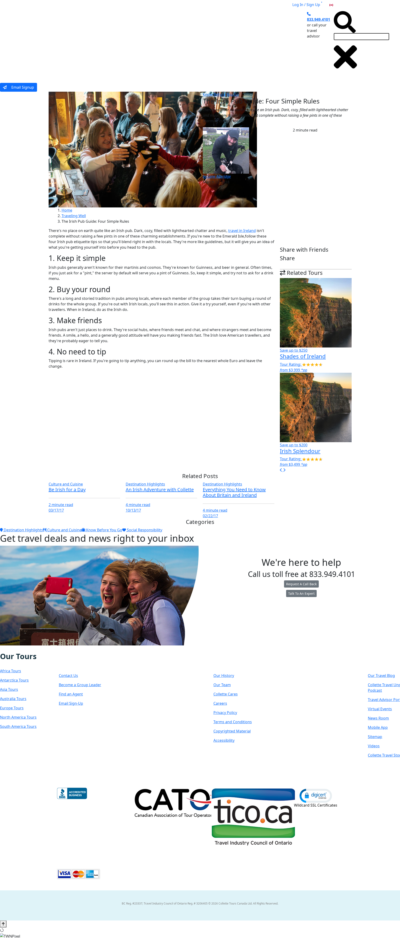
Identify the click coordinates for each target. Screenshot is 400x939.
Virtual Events (380, 708)
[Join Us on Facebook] (5, 648)
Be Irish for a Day (67, 489)
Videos (374, 745)
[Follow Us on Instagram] (9, 648)
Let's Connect (82, 661)
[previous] (281, 470)
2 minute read (61, 504)
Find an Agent (71, 694)
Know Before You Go (221, 94)
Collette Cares (225, 694)
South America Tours (18, 726)
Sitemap (375, 736)
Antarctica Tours (14, 680)
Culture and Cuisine (66, 484)
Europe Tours (12, 708)
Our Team (222, 684)
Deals (207, 42)
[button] (316, 795)
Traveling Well (74, 215)
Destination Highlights (145, 484)
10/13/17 (133, 510)
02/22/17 (210, 515)
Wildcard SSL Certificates (315, 805)
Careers (220, 703)
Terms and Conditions (232, 721)
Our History (223, 675)
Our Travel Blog (381, 675)
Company (230, 661)
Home (67, 210)
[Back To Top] (3, 923)
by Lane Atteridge (217, 176)
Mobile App (378, 727)
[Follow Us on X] (14, 648)
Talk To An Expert (301, 593)
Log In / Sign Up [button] (306, 4)
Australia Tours (13, 698)
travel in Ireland (242, 230)
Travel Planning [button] (260, 42)
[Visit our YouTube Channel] (28, 648)
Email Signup (22, 87)
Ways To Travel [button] (141, 42)
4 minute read (138, 504)
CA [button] (336, 4)
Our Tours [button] (107, 42)
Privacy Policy (225, 712)
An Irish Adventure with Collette (160, 489)
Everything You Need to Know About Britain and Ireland (234, 492)
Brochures (229, 42)
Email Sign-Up (71, 703)
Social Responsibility (144, 529)
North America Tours (18, 717)
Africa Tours (10, 670)
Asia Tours (9, 689)
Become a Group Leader (80, 684)
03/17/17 (56, 510)
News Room (378, 718)
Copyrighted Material (232, 731)
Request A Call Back (301, 584)
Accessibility (223, 740)
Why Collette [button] (178, 42)
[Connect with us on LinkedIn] (19, 648)
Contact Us (68, 675)
